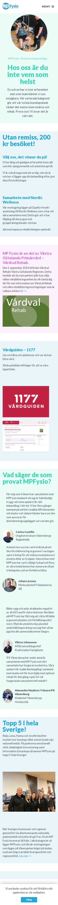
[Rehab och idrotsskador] (10, 7)
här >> (23, 291)
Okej (29, 899)
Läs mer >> (25, 856)
